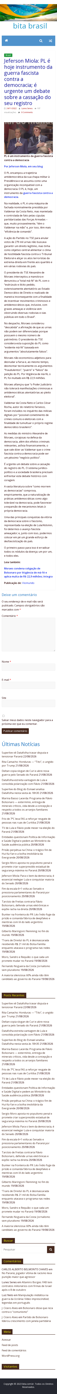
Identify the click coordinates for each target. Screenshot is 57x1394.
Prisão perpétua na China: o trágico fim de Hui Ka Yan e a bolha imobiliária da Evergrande (27, 853)
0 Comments (27, 112)
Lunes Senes (27, 108)
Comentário (10, 616)
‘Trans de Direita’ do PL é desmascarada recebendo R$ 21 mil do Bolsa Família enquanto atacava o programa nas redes (26, 944)
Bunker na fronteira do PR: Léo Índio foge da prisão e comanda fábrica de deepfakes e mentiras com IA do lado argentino (28, 918)
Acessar (6, 1339)
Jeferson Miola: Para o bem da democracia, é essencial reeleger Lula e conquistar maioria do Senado (28, 879)
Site (4, 698)
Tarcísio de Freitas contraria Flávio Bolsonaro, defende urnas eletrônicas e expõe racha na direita (25, 905)
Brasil (8, 55)
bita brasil (30, 26)
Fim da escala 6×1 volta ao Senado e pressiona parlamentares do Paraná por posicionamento (26, 892)
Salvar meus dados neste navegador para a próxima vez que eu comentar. (27, 722)
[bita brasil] (28, 6)
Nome (6, 661)
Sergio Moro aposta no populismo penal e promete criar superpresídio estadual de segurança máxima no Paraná (27, 866)
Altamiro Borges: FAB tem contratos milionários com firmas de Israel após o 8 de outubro (27, 1286)
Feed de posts (10, 1345)
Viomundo (28, 583)
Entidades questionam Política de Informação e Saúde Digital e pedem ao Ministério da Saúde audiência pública (28, 840)
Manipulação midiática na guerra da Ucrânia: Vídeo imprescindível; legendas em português (25, 1298)
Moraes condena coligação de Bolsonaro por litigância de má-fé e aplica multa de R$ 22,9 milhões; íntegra (28, 572)
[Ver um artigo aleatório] (50, 41)
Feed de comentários (14, 1350)
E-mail (6, 679)
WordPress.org (11, 1355)
